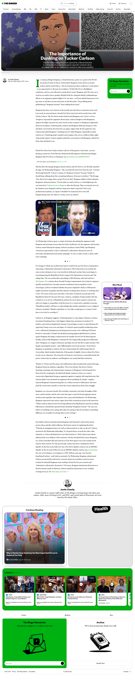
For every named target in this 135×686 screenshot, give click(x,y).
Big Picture (81, 9)
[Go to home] (9, 3)
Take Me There (100, 663)
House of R (110, 9)
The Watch (90, 9)
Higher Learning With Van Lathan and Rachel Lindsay (19, 602)
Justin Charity (14, 79)
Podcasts (123, 3)
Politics (67, 48)
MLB (36, 9)
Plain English (127, 9)
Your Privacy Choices (22, 671)
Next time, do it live (59, 472)
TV (41, 9)
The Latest (6, 9)
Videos (114, 3)
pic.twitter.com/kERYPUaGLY (78, 157)
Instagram (126, 671)
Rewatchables (72, 9)
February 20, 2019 (62, 161)
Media (103, 594)
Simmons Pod (61, 9)
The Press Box (102, 603)
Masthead (67, 615)
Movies (46, 9)
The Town (118, 9)
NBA (25, 9)
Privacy (14, 671)
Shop (111, 615)
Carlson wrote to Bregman (56, 185)
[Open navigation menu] (131, 3)
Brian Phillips (14, 559)
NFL (30, 9)
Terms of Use (7, 671)
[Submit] (128, 91)
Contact (23, 615)
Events (53, 9)
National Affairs (43, 594)
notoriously (92, 450)
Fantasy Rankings (16, 9)
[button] (68, 3)
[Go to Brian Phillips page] (7, 560)
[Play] (19, 584)
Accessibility (32, 671)
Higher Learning (100, 9)
